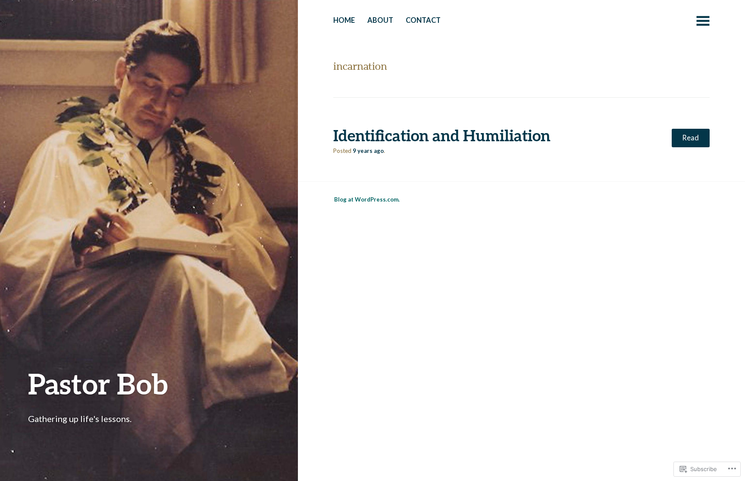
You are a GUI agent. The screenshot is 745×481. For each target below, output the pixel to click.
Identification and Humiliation (442, 135)
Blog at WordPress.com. (367, 199)
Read (690, 137)
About (380, 20)
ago (368, 150)
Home (344, 20)
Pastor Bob (98, 383)
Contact (423, 20)
